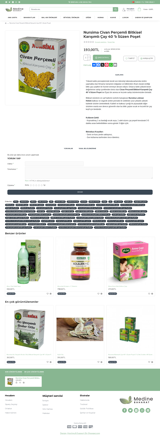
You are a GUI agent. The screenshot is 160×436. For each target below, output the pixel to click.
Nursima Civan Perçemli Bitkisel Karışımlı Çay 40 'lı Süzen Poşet (28, 378)
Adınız (9, 163)
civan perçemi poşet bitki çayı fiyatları (18, 227)
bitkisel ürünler (94, 202)
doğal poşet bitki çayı (64, 221)
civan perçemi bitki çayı (66, 205)
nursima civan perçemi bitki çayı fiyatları (117, 208)
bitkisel (33, 202)
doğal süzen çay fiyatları (136, 214)
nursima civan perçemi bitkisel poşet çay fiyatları (75, 227)
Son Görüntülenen (13, 372)
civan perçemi (51, 205)
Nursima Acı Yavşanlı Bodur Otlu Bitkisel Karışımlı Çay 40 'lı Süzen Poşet (30, 355)
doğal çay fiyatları (12, 208)
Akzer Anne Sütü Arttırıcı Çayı (117, 286)
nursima (84, 202)
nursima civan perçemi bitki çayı (107, 205)
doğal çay (128, 202)
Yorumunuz (11, 169)
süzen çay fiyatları (119, 214)
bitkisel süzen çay (102, 211)
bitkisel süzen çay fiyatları (39, 218)
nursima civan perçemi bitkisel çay (132, 205)
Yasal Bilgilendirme (87, 148)
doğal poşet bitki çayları (82, 221)
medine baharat (73, 202)
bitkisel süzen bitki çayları (137, 211)
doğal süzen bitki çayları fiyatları (17, 218)
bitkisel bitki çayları (36, 205)
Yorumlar (68, 148)
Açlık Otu (60, 355)
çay (110, 202)
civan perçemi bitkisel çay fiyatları (90, 208)
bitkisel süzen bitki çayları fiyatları (62, 218)
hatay (16, 202)
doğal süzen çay (67, 211)
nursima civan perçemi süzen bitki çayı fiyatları (121, 218)
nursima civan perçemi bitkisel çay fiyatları (20, 211)
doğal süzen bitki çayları (84, 211)
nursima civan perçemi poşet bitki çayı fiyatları (110, 227)
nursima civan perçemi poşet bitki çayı (91, 224)
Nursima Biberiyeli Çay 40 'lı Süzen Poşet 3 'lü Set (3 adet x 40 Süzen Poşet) (131, 355)
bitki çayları (118, 202)
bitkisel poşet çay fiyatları (138, 224)
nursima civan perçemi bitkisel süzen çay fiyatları (22, 221)
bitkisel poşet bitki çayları (134, 221)
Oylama (10, 185)
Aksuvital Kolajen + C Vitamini (67, 286)
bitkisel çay (10, 205)
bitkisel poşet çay (99, 221)
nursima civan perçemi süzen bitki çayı (66, 214)
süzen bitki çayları (53, 211)
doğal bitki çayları (141, 202)
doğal (104, 202)
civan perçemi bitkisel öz (37, 224)
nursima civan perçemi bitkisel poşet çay (62, 224)
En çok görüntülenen (34, 372)
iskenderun (24, 202)
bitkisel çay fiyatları (27, 208)
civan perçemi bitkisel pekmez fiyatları (90, 218)
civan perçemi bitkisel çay (85, 205)
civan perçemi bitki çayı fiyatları (65, 208)
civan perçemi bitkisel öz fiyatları (45, 227)
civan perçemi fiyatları (44, 208)
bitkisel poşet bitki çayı (115, 221)
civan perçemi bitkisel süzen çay (40, 214)
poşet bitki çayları (48, 221)
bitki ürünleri (43, 202)
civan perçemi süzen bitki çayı (16, 214)
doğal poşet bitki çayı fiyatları (117, 224)
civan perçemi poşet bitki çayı (16, 224)
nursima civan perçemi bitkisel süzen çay (96, 214)
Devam (80, 192)
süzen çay (40, 211)
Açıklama (119, 75)
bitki (51, 202)
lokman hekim (60, 202)
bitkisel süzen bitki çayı (118, 211)
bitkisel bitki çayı (22, 205)
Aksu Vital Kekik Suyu (14, 286)
